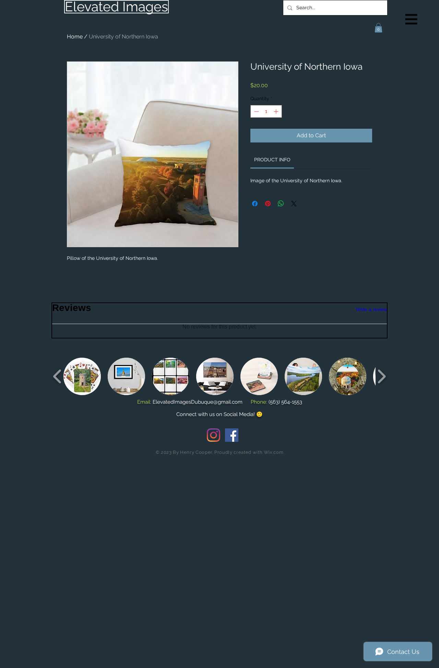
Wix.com (274, 452)
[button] (411, 19)
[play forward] (381, 376)
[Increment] (276, 111)
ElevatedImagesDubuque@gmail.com (197, 402)
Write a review (371, 309)
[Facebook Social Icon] (231, 435)
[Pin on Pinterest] (268, 203)
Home (75, 36)
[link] (272, 159)
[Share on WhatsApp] (281, 203)
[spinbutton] (266, 111)
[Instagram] (213, 435)
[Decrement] (255, 111)
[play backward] (57, 376)
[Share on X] (294, 203)
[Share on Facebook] (255, 203)
